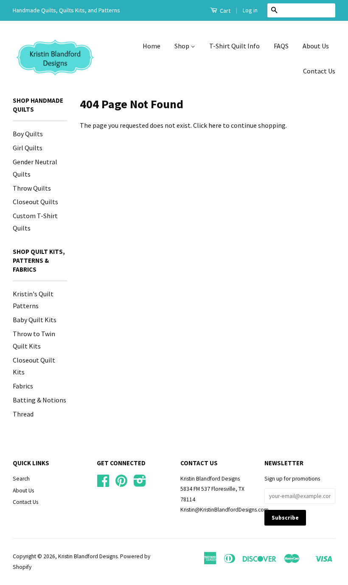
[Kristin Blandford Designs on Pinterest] (121, 483)
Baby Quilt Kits (34, 319)
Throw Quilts (32, 188)
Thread (23, 414)
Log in (250, 10)
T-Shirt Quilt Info (234, 46)
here (215, 125)
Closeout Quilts (35, 201)
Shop (182, 46)
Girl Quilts (27, 147)
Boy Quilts (28, 133)
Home (151, 46)
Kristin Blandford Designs (88, 556)
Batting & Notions (39, 400)
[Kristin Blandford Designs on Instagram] (139, 483)
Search (21, 478)
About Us (316, 46)
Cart (224, 10)
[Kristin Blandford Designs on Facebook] (103, 483)
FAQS (281, 46)
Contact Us (319, 71)
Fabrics (23, 386)
